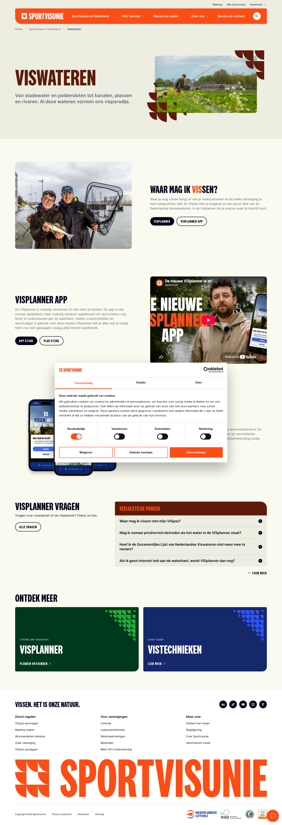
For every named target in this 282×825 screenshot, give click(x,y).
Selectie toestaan (141, 452)
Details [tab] (141, 382)
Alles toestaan (196, 452)
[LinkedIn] (223, 704)
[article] (77, 639)
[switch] (119, 436)
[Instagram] (253, 704)
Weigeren (85, 452)
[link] (162, 221)
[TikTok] (233, 704)
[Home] (42, 16)
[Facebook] (263, 704)
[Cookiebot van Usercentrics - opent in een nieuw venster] (206, 370)
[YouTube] (243, 704)
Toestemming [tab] (83, 383)
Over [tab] (198, 382)
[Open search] (257, 16)
